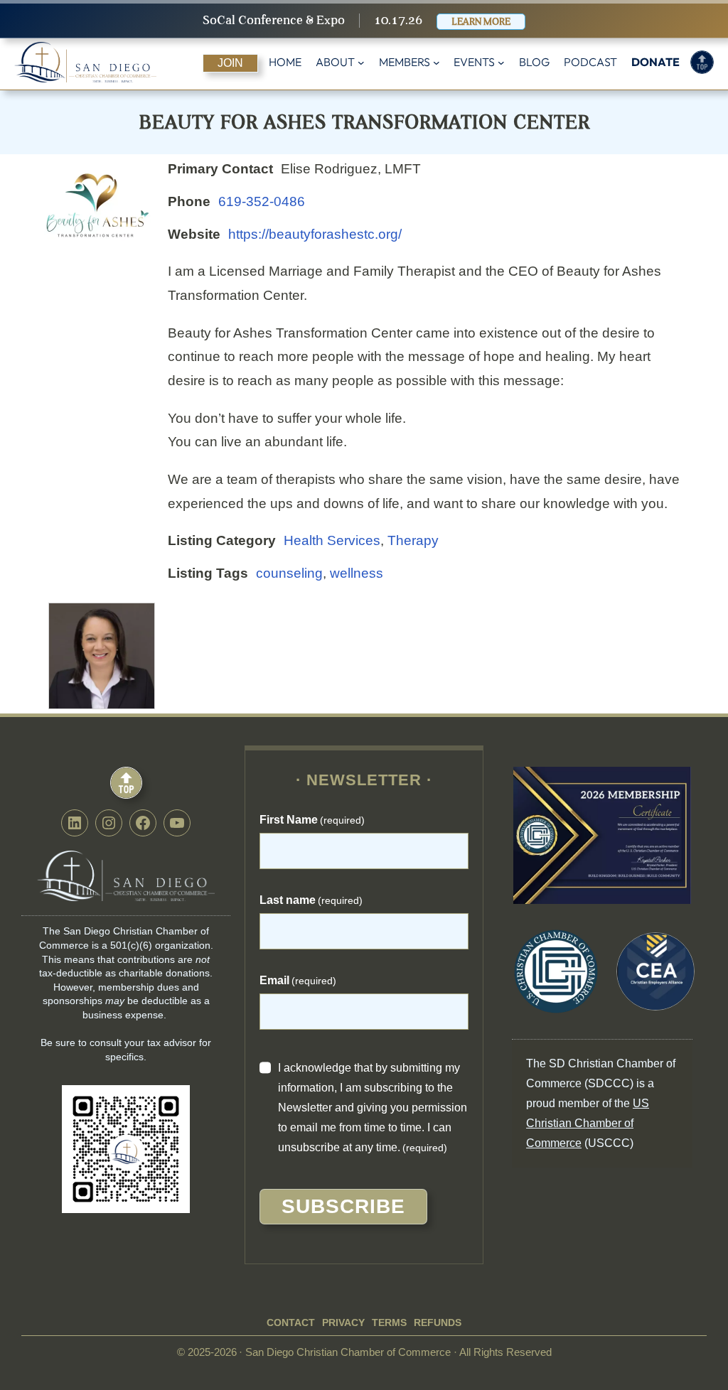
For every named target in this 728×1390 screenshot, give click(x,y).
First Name (312, 820)
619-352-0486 (261, 201)
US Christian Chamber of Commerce (587, 1123)
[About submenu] (361, 62)
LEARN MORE (480, 22)
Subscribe (343, 1206)
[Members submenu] (436, 62)
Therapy (413, 540)
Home (285, 62)
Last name (311, 900)
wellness (356, 573)
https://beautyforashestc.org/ (315, 234)
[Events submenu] (501, 62)
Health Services (332, 540)
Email (297, 980)
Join (230, 63)
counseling (289, 573)
